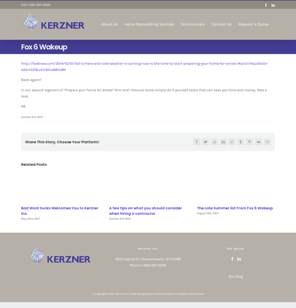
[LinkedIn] (239, 259)
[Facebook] (232, 259)
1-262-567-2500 (153, 265)
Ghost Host (197, 293)
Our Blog (236, 276)
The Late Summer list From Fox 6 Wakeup (235, 208)
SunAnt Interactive (164, 293)
